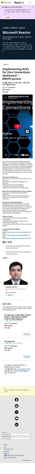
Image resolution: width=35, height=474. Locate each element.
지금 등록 (7, 17)
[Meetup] (16, 407)
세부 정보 (27, 334)
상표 (5, 447)
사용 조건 (6, 451)
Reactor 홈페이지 (19, 308)
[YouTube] (16, 420)
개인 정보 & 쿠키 (8, 449)
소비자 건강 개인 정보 (10, 457)
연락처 (5, 444)
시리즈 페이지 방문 (23, 369)
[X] (16, 413)
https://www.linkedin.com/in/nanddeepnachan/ (16, 232)
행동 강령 (6, 453)
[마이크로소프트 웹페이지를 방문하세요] (6, 2)
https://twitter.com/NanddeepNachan (18, 235)
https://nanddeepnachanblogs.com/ (17, 238)
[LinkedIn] (16, 426)
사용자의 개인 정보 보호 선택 (15, 455)
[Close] (32, 7)
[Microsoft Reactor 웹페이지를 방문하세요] (19, 2)
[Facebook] (16, 401)
